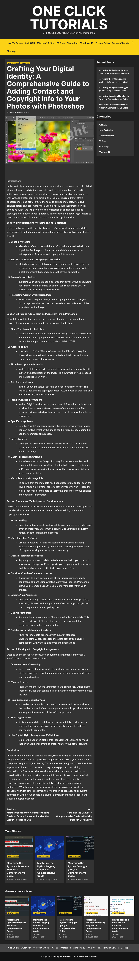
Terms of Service (121, 43)
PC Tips (60, 43)
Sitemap (11, 51)
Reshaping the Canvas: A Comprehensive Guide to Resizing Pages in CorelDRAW (74, 814)
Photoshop (72, 43)
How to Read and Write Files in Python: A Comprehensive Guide (113, 106)
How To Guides (15, 43)
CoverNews (78, 956)
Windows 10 (86, 43)
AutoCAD (30, 43)
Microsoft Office (45, 43)
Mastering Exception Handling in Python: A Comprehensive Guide (114, 97)
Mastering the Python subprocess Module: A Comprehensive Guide (18, 869)
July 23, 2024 (22, 880)
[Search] (132, 42)
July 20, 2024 (93, 937)
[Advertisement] (56, 172)
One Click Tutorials (69, 18)
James (11, 112)
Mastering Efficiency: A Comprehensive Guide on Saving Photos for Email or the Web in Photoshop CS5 (28, 814)
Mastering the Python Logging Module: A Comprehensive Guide (46, 869)
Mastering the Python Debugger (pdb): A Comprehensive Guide (113, 89)
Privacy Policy (102, 43)
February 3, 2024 (23, 112)
